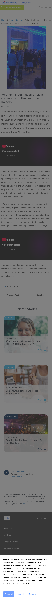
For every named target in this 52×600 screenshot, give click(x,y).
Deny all (20, 594)
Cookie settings (35, 594)
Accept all (9, 594)
